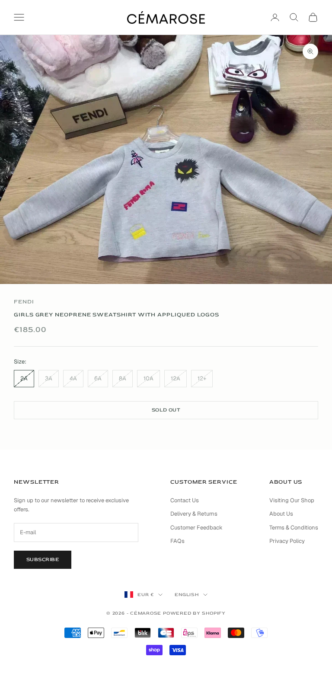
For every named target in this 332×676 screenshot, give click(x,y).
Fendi (24, 301)
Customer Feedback (196, 527)
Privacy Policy (287, 541)
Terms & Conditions (293, 527)
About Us (281, 513)
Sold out (166, 410)
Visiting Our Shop (291, 500)
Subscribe (42, 559)
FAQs (177, 541)
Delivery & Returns (193, 513)
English (186, 594)
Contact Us (184, 500)
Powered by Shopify (194, 613)
